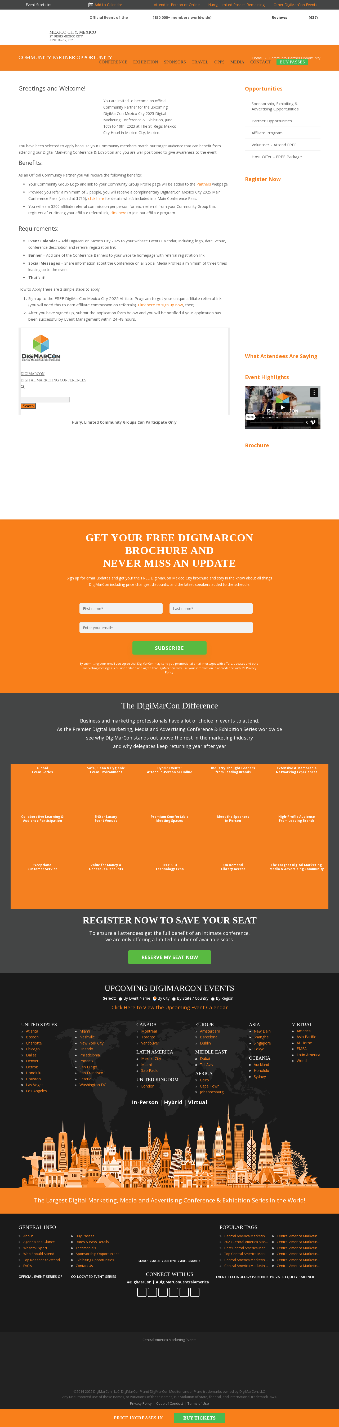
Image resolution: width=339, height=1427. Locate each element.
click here (96, 198)
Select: (109, 998)
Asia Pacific (306, 1036)
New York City (91, 1043)
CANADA (146, 1024)
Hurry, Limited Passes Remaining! (235, 4)
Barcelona (208, 1036)
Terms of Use (198, 1403)
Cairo (204, 1079)
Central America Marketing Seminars (299, 1253)
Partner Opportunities (272, 120)
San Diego (88, 1066)
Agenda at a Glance (39, 1241)
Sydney (260, 1076)
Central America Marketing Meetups (299, 1247)
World (302, 1060)
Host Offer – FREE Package (277, 156)
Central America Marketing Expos (246, 1265)
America (304, 1030)
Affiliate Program (267, 132)
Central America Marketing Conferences (246, 1259)
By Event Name (136, 998)
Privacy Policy (141, 1403)
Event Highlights (267, 377)
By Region (224, 998)
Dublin (205, 1043)
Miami (84, 1031)
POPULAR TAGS (238, 1227)
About (28, 1235)
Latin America (308, 1054)
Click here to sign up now (160, 304)
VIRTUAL (302, 1024)
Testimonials (86, 1247)
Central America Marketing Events (246, 1235)
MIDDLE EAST (211, 1052)
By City (164, 998)
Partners (204, 184)
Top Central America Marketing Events (246, 1253)
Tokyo (259, 1048)
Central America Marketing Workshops (299, 1265)
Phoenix (86, 1060)
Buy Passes (85, 1235)
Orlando (86, 1048)
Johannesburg (212, 1091)
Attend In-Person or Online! (177, 4)
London (147, 1086)
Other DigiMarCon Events (295, 4)
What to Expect (35, 1247)
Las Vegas (34, 1084)
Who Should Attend (38, 1253)
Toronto (148, 1036)
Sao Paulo (150, 1070)
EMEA (302, 1048)
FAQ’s (27, 1265)
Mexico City (151, 1058)
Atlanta (32, 1031)
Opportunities (264, 88)
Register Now (263, 179)
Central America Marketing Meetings (299, 1241)
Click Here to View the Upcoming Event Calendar (169, 1007)
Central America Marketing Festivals (299, 1235)
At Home (304, 1042)
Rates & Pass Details (92, 1241)
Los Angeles (36, 1090)
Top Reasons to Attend (41, 1259)
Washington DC (92, 1084)
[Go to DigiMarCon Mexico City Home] (34, 28)
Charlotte (34, 1043)
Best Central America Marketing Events (246, 1247)
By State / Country (192, 998)
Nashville (87, 1036)
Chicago (33, 1048)
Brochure (257, 445)
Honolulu (33, 1072)
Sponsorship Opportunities (97, 1253)
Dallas (31, 1055)
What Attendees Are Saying (281, 356)
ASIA (254, 1024)
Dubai (205, 1058)
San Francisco (91, 1072)
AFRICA (204, 1073)
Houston (33, 1078)
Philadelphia (89, 1055)
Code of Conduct (169, 1403)
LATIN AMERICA (154, 1052)
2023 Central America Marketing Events (246, 1241)
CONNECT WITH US (169, 1274)
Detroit (32, 1066)
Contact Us (84, 1265)
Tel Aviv (206, 1064)
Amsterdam (210, 1031)
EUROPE (204, 1024)
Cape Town (210, 1086)
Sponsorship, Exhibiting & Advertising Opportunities (275, 106)
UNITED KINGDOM (157, 1079)
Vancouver (150, 1043)
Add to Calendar (108, 4)
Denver (32, 1060)
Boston (32, 1036)
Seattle (85, 1078)
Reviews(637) (295, 17)
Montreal (149, 1031)
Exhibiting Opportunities (95, 1259)
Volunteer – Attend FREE (274, 144)
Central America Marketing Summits (299, 1259)
